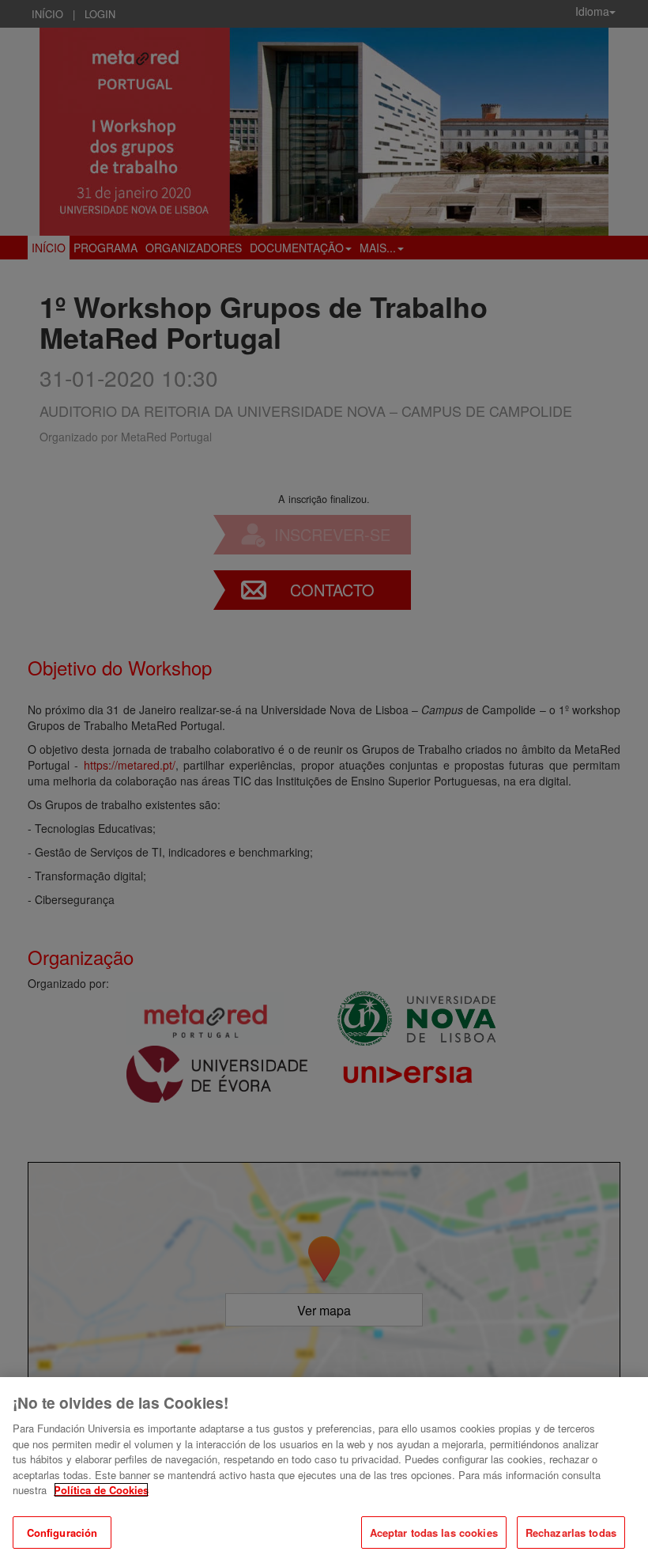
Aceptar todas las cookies (434, 1532)
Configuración (62, 1532)
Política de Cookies (101, 1489)
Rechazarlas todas (571, 1532)
